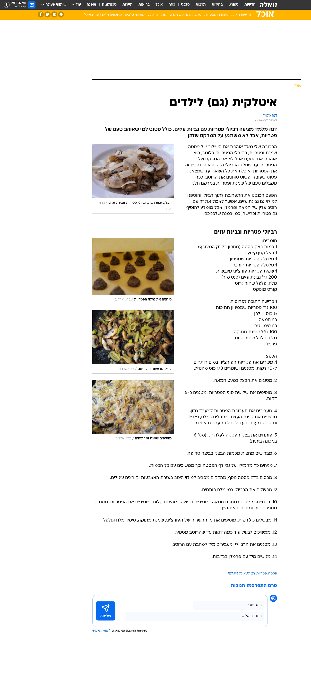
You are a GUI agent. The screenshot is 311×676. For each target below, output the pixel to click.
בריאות (144, 5)
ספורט (234, 5)
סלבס (185, 5)
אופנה (91, 5)
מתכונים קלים (112, 15)
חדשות (250, 5)
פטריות (261, 573)
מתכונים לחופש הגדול (185, 15)
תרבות (201, 5)
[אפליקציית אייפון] (54, 14)
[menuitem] (247, 5)
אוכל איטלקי (237, 573)
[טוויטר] (47, 14)
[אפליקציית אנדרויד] (61, 14)
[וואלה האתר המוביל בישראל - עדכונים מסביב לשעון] (268, 4)
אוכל (159, 5)
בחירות (217, 5)
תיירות (127, 5)
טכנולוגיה (109, 5)
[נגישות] (7, 5)
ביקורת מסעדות (216, 15)
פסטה (272, 573)
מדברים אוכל (157, 15)
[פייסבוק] (41, 14)
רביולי (251, 573)
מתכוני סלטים (135, 15)
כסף (172, 5)
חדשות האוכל (241, 15)
